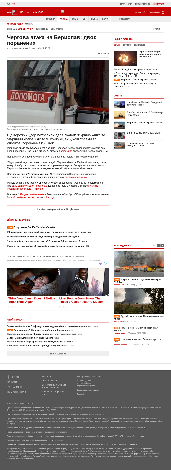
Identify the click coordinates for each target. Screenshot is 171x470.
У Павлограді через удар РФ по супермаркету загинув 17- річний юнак (137, 74)
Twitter (14, 382)
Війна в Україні (57, 29)
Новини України (122, 39)
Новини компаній (121, 285)
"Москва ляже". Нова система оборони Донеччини (41, 330)
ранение (68, 256)
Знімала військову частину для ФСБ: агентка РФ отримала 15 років (47, 241)
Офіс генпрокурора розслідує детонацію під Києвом (150, 54)
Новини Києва (42, 29)
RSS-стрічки (17, 387)
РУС (8, 4)
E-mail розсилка (18, 392)
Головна (50, 18)
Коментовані (139, 45)
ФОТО (130, 4)
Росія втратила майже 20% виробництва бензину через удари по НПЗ (48, 246)
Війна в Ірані (40, 28)
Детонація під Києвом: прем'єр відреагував (135, 69)
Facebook (15, 377)
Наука (105, 18)
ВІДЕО (122, 4)
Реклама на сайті (50, 381)
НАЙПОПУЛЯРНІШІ (142, 4)
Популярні (127, 45)
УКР (14, 4)
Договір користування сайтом (89, 377)
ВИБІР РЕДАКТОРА (122, 245)
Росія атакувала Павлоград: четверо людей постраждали (44, 236)
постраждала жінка (76, 177)
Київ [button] (9, 12)
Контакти (46, 376)
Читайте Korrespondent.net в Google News (58, 209)
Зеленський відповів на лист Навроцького (33, 338)
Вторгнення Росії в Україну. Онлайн (31, 227)
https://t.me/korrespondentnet (23, 197)
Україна (63, 18)
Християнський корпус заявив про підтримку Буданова (40, 345)
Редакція (80, 394)
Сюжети (118, 95)
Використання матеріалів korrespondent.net (54, 386)
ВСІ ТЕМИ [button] (156, 29)
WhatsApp (49, 197)
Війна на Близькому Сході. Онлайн (144, 133)
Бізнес (94, 18)
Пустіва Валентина (20, 48)
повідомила (65, 150)
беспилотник (78, 256)
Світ (85, 18)
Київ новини (119, 322)
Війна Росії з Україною (25, 256)
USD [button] (28, 12)
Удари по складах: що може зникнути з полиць (141, 144)
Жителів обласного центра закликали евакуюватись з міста (42, 341)
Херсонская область (50, 256)
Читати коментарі (58, 353)
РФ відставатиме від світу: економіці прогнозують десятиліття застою (49, 232)
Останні (117, 45)
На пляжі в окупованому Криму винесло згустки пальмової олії (44, 334)
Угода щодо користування (88, 390)
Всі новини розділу (15, 24)
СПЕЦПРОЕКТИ (158, 4)
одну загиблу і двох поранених (29, 185)
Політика (29, 24)
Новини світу (119, 333)
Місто (75, 18)
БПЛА (61, 256)
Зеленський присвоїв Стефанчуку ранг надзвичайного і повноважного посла (52, 326)
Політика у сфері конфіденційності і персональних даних (86, 383)
